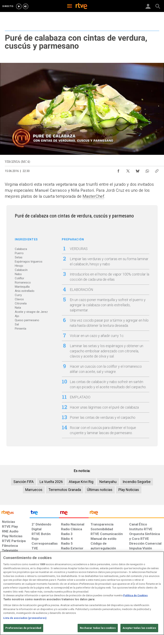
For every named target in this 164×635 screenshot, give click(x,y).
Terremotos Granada (64, 490)
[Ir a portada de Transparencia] (126, 513)
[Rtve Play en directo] (19, 6)
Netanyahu (108, 482)
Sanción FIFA (23, 482)
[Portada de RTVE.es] (81, 6)
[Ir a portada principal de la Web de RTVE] (15, 512)
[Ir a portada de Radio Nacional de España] (74, 513)
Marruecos (33, 490)
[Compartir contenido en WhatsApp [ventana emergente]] (147, 170)
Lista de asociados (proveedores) (25, 617)
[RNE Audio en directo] (25, 6)
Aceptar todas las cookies (139, 627)
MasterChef (93, 196)
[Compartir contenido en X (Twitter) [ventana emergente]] (128, 170)
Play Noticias (128, 490)
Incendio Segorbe (137, 482)
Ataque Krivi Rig (81, 482)
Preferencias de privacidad (23, 627)
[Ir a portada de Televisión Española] (44, 513)
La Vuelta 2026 (51, 482)
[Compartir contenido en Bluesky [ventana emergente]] (137, 170)
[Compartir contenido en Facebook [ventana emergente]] (118, 170)
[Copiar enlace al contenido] (157, 170)
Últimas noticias (99, 490)
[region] (82, 593)
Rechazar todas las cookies (97, 627)
